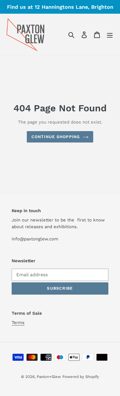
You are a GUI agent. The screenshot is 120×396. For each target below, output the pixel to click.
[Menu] (109, 34)
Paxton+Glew (49, 376)
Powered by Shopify (80, 376)
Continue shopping (55, 136)
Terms (18, 322)
